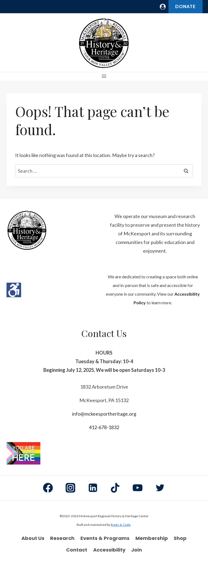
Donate (185, 6)
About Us (32, 538)
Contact (76, 549)
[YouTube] (137, 487)
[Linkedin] (93, 487)
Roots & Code (121, 525)
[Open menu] (104, 76)
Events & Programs (104, 538)
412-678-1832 (104, 427)
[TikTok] (115, 487)
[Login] (163, 6)
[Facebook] (48, 487)
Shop (180, 538)
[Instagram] (70, 487)
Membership (151, 538)
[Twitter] (160, 487)
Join (136, 549)
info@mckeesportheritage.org (104, 414)
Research (62, 538)
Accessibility (109, 549)
